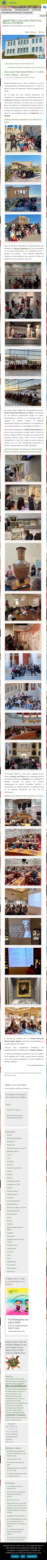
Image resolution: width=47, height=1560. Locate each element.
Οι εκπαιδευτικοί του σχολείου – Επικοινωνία (17, 13)
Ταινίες (9, 1255)
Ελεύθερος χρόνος (12, 1194)
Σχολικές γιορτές (12, 1248)
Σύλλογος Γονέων (12, 1245)
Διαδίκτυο (9, 1171)
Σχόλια (42, 32)
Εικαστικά (9, 1187)
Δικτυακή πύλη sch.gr (13, 1500)
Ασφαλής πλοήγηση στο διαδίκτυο (15, 1381)
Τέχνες (9, 1258)
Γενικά (9, 1158)
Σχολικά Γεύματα (15, 1414)
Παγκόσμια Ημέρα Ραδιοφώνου (15, 1408)
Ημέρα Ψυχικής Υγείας (13, 1210)
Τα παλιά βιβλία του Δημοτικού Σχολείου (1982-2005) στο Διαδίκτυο (15, 1532)
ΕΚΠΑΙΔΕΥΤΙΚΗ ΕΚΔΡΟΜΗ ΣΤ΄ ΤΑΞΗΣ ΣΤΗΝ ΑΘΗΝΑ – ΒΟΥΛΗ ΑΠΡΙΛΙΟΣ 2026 (16, 1454)
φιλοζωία (18, 1420)
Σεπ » (12, 1442)
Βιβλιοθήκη (21, 1383)
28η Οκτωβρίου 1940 (12, 1379)
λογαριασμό (17, 1115)
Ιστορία (14, 1075)
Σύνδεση (12, 3)
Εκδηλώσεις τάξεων (13, 1191)
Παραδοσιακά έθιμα (18, 1412)
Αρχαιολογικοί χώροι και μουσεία (31, 1073)
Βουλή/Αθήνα (16, 1386)
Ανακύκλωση (11, 1145)
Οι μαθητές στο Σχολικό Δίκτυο (16, 1516)
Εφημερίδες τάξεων (12, 1204)
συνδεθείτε (26, 1088)
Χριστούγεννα (11, 1271)
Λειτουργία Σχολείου (22, 10)
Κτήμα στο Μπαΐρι (15, 1401)
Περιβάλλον (10, 1233)
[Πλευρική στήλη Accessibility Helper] (44, 7)
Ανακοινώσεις (11, 1141)
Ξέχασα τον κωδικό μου (14, 1110)
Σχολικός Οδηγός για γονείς (14, 1417)
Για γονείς (10, 1164)
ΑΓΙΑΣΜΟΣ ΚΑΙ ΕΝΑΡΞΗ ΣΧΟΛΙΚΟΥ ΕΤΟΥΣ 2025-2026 (25, 67)
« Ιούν (7, 1442)
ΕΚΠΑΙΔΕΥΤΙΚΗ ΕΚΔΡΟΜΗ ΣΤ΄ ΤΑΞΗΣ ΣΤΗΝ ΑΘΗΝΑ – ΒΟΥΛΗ (24, 73)
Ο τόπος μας (37, 10)
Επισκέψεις (7, 1075)
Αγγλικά (9, 1135)
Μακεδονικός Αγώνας (12, 1403)
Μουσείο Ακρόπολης (21, 248)
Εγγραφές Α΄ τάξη (16, 1394)
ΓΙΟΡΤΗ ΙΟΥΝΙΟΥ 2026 (14, 1459)
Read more (32, 1556)
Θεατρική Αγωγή (12, 1214)
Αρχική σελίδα (6, 10)
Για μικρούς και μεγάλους (14, 1168)
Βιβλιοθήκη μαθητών (13, 1151)
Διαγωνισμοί (16, 1389)
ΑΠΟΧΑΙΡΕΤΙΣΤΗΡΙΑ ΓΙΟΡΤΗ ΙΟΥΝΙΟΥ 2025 (19, 64)
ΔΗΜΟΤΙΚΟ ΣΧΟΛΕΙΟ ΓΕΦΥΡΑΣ (25, 77)
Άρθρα (34, 32)
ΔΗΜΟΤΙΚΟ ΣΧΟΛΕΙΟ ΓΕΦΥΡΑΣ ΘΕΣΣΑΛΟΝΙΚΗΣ (22, 21)
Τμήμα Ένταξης (11, 1261)
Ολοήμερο (10, 1224)
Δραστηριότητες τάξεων (13, 1181)
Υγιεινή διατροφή (11, 1268)
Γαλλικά (9, 1155)
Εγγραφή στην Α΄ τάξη (13, 1184)
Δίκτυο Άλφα (9, 1389)
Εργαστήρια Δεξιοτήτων (13, 1201)
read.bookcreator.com (16, 1331)
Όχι (23, 1556)
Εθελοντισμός (9, 1396)
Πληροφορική (11, 1236)
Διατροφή (9, 1178)
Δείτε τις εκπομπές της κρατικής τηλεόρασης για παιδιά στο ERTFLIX (16, 1494)
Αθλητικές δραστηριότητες (14, 1138)
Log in (8, 1104)
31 (11, 1439)
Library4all (21, 1379)
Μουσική (9, 1220)
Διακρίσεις (10, 1174)
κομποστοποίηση (11, 1420)
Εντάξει (15, 1556)
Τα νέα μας (10, 1251)
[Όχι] (44, 1551)
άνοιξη (24, 1417)
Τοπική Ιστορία (11, 1265)
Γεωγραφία (10, 1161)
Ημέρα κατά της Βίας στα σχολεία (16, 1207)
